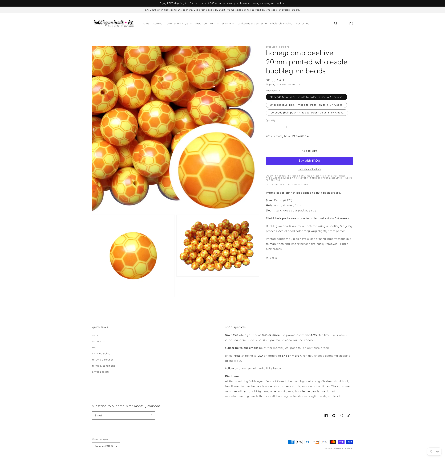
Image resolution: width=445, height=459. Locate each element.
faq (94, 347)
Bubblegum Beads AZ (343, 448)
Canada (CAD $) (104, 446)
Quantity (270, 120)
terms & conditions (103, 365)
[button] (336, 23)
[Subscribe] (151, 415)
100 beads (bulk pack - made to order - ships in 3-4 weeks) (307, 112)
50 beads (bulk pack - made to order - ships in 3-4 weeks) (306, 104)
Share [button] (273, 257)
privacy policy (100, 371)
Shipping (270, 84)
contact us (98, 341)
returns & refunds (103, 359)
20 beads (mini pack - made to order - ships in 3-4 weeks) (306, 97)
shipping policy (101, 353)
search (96, 335)
